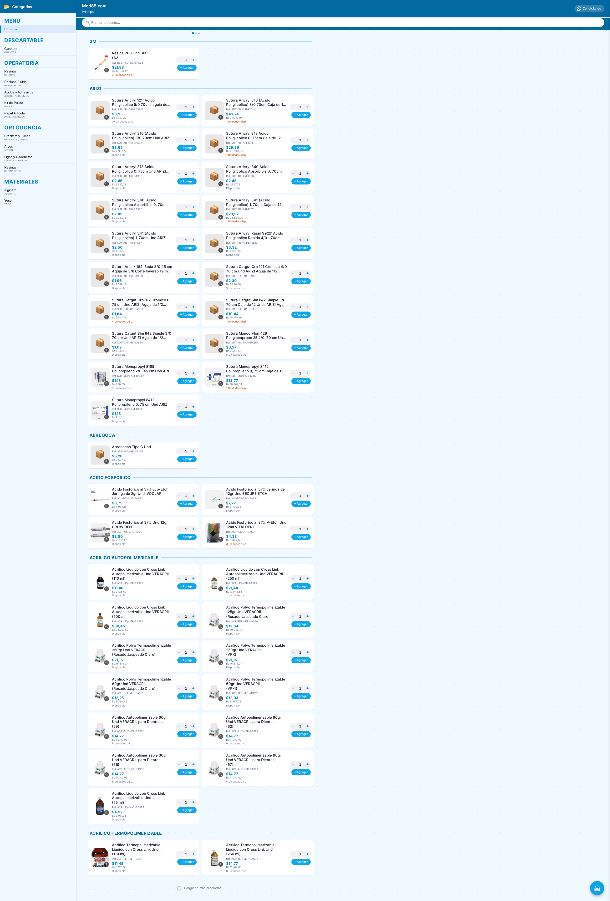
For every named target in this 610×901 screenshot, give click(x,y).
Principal (11, 29)
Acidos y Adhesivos (18, 93)
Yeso (8, 202)
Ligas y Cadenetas (18, 158)
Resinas (10, 72)
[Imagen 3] (199, 33)
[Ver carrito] (597, 888)
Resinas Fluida (15, 83)
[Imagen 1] (193, 33)
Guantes (10, 50)
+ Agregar (187, 67)
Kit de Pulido (13, 104)
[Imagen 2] (196, 33)
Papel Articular (15, 114)
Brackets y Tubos (17, 137)
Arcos (8, 147)
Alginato (10, 191)
